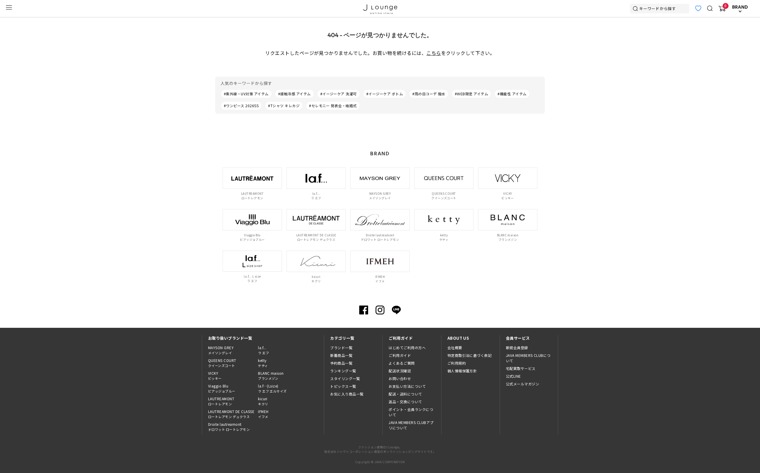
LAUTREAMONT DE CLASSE (231, 414)
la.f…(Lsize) (272, 388)
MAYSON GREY (221, 350)
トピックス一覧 (343, 386)
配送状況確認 (400, 370)
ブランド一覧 (341, 347)
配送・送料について (405, 393)
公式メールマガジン (522, 383)
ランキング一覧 (343, 370)
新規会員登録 (517, 347)
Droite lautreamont (229, 427)
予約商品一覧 (341, 363)
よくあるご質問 (401, 363)
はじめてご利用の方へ (407, 347)
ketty (263, 363)
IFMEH (263, 414)
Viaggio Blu (221, 388)
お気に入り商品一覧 (346, 393)
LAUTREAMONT (221, 401)
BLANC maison (271, 376)
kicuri (263, 401)
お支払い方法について (407, 386)
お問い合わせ (400, 378)
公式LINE (513, 376)
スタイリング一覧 (345, 378)
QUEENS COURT (222, 363)
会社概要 (454, 347)
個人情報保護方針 (462, 370)
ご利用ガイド (400, 355)
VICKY (215, 376)
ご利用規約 (456, 363)
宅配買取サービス (521, 368)
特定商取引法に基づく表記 (469, 355)
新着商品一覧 (341, 355)
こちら (433, 52)
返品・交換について (405, 401)
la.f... (263, 350)
